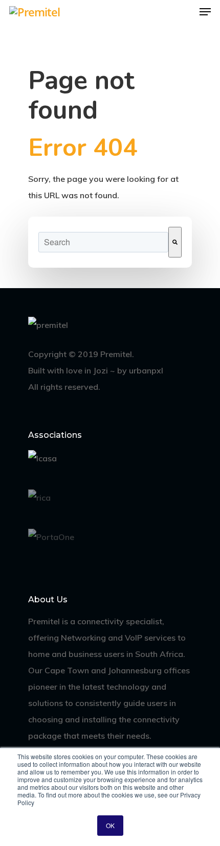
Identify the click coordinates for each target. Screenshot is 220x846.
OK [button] (110, 825)
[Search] (175, 242)
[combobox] (103, 242)
